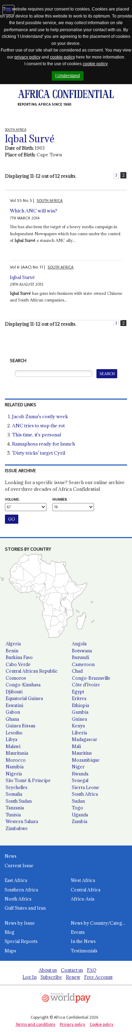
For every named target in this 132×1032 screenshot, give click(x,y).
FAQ (91, 970)
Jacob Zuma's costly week (40, 416)
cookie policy (62, 57)
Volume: (12, 499)
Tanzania (15, 807)
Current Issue (19, 865)
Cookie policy (101, 1024)
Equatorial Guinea (24, 698)
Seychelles (16, 787)
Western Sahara (22, 821)
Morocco (16, 760)
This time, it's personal (36, 435)
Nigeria (14, 773)
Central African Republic (32, 671)
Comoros (16, 678)
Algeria (13, 643)
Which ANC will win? (33, 211)
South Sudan (19, 801)
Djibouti (14, 691)
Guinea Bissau (20, 725)
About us (48, 970)
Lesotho (14, 732)
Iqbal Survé (22, 277)
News (11, 856)
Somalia (14, 794)
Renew (73, 977)
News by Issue (20, 923)
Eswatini (14, 705)
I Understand (67, 75)
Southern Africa (21, 889)
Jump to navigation (8, 10)
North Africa (18, 899)
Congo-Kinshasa (23, 684)
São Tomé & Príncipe (28, 780)
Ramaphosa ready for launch (43, 444)
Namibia (15, 766)
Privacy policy (72, 1024)
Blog (9, 932)
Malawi (13, 746)
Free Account (98, 977)
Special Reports (21, 941)
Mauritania (17, 753)
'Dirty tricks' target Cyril (38, 453)
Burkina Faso (19, 657)
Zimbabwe (17, 828)
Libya (11, 739)
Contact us (72, 970)
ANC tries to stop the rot (38, 425)
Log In (30, 977)
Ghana (12, 719)
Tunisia (13, 814)
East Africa (16, 880)
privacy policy (27, 57)
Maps (10, 950)
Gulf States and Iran (25, 908)
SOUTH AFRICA (50, 200)
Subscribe (51, 977)
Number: (59, 499)
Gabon (13, 712)
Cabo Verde (18, 664)
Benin (12, 650)
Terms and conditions (35, 1024)
